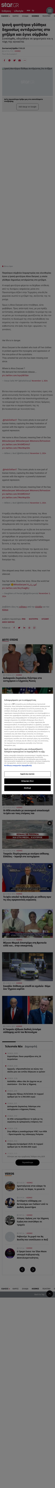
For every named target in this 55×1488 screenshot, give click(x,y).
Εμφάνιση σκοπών (27, 774)
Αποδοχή (27, 788)
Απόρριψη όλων (27, 781)
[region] (27, 744)
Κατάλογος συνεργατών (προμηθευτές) (18, 765)
